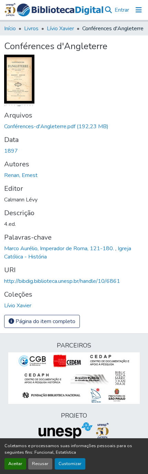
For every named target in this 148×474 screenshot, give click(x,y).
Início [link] (10, 28)
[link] (74, 126)
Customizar (70, 464)
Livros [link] (31, 28)
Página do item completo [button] (44, 321)
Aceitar (15, 464)
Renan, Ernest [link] (21, 175)
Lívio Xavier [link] (60, 28)
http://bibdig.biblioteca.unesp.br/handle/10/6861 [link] (62, 281)
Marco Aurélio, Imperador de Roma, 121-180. (59, 248)
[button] (60, 10)
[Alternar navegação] (139, 9)
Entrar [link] (122, 10)
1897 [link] (11, 151)
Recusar (40, 464)
